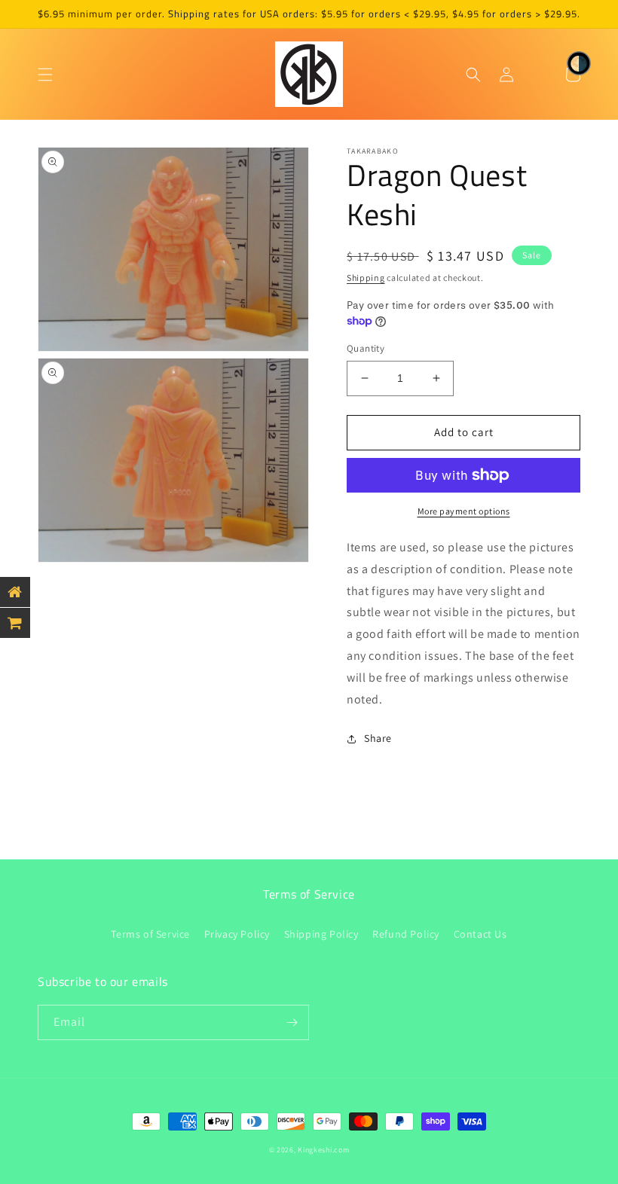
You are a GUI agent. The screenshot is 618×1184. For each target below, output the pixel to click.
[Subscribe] (291, 1022)
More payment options (464, 511)
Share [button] (378, 738)
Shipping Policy (321, 934)
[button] (45, 74)
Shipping (366, 277)
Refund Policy (405, 934)
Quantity (365, 348)
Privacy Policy (237, 934)
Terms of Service (150, 934)
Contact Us (480, 934)
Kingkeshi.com (323, 1150)
